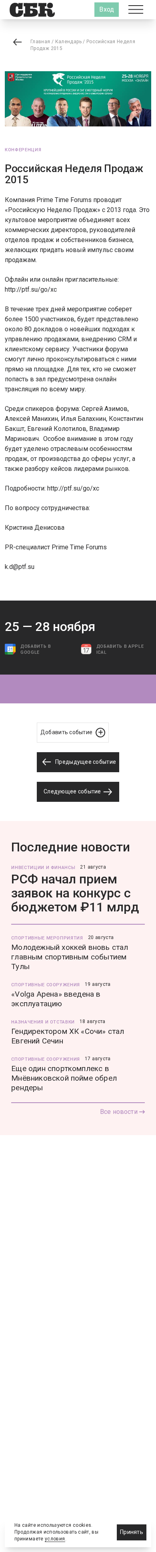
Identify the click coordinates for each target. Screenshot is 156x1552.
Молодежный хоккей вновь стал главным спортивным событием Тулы (69, 957)
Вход (106, 9)
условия (55, 1539)
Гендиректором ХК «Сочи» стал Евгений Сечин (67, 1036)
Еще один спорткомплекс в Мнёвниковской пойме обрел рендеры (64, 1078)
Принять (131, 1532)
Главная (40, 41)
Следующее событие (73, 791)
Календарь (68, 41)
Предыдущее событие (85, 762)
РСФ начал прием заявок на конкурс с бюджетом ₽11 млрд (75, 893)
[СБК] (32, 9)
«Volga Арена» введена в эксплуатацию (55, 998)
